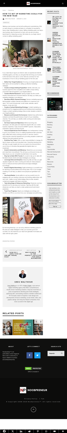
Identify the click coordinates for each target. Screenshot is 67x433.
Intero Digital (27, 285)
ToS (42, 398)
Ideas (48, 129)
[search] (61, 353)
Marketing (6, 22)
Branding (49, 124)
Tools (48, 174)
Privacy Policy (30, 398)
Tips (48, 171)
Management (51, 139)
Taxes (49, 169)
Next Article (31, 250)
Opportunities (51, 149)
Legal (48, 137)
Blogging (50, 122)
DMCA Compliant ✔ (33, 371)
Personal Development (53, 152)
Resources (50, 161)
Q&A (48, 159)
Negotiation (50, 144)
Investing (49, 134)
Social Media (50, 166)
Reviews (49, 164)
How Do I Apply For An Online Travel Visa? (12, 255)
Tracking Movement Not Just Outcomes (57, 69)
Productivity (50, 157)
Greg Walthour (10, 18)
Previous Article (16, 250)
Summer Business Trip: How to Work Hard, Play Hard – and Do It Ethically (57, 57)
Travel (49, 176)
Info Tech (49, 132)
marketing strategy (9, 241)
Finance (49, 127)
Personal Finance (52, 154)
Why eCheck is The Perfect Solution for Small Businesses (33, 255)
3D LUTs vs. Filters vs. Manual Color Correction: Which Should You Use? (58, 22)
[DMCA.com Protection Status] (33, 369)
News (48, 147)
